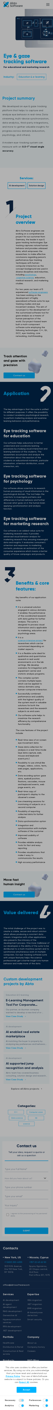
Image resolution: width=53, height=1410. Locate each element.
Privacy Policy (13, 1376)
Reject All (24, 1382)
